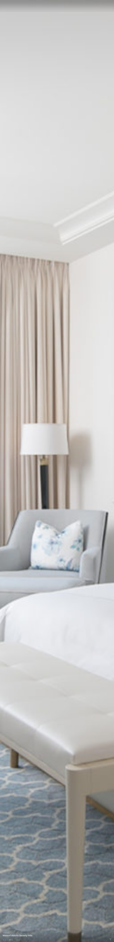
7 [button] (20, 939)
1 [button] (5, 939)
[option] (57, 471)
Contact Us (34, 1)
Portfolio (23, 1)
